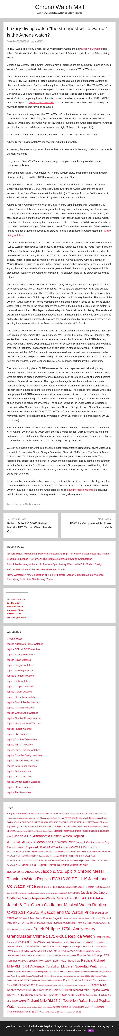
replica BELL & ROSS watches (23, 649)
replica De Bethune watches (22, 697)
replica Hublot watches (19, 728)
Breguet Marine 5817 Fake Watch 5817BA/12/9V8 (32, 813)
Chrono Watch (14, 638)
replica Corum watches (19, 691)
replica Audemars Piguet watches (25, 644)
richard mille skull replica (39, 1026)
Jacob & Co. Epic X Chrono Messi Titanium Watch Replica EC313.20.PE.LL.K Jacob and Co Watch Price (57, 879)
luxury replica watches (81, 489)
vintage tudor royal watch (67, 1026)
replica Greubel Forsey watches (24, 718)
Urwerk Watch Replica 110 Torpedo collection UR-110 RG (60, 1012)
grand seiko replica (16, 1026)
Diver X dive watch (91, 48)
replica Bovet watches (19, 660)
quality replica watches (41, 102)
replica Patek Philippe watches (23, 750)
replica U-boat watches (19, 776)
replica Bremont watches (20, 675)
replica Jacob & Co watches (22, 739)
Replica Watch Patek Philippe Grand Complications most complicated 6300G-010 (60, 976)
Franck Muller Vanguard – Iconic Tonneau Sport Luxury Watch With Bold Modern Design (54, 564)
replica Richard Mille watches (23, 760)
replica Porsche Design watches (24, 755)
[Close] (26, 595)
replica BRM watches (18, 681)
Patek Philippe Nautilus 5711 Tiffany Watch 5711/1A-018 (69, 942)
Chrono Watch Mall (59, 7)
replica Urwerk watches (20, 787)
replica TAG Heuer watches (22, 766)
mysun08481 (37, 41)
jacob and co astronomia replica (49, 1030)
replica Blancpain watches (21, 654)
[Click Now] (16, 599)
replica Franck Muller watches (23, 702)
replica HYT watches (18, 734)
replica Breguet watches (20, 665)
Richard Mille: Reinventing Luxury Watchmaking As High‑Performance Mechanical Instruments (58, 553)
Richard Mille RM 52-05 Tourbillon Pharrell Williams (35, 1007)
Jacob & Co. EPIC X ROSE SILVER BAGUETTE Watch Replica (70, 887)
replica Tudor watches (19, 771)
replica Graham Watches (20, 707)
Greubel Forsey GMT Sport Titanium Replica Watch (34, 831)
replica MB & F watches (20, 744)
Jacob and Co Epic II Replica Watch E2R (78, 918)
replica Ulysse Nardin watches (25, 504)
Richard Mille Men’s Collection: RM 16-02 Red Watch (36, 569)
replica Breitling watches (20, 670)
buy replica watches (76, 1030)
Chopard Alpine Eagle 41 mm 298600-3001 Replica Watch (64, 818)
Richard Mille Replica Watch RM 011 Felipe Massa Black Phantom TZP (64, 985)
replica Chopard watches (20, 686)
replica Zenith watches (19, 792)
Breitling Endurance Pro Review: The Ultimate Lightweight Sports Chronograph (49, 559)
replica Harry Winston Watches (24, 723)
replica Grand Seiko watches (22, 713)
